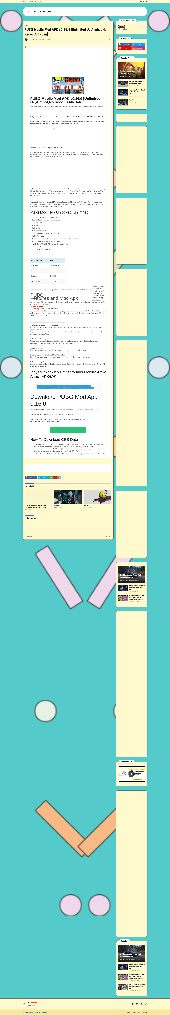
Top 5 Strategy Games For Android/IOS (130, 72)
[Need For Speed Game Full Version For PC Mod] (123, 84)
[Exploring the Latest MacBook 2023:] (38, 497)
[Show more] (62, 477)
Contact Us (38, 1)
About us (144, 1012)
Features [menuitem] (42, 11)
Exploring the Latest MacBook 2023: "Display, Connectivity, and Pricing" (36, 506)
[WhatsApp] (51, 477)
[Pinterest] (55, 477)
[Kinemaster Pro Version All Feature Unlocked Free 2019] (123, 92)
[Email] (59, 477)
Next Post (107, 536)
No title (56, 505)
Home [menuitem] (34, 11)
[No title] (68, 497)
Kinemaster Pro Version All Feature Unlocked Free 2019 (137, 92)
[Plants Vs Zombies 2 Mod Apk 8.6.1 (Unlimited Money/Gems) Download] (123, 598)
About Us (30, 1)
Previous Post (30, 536)
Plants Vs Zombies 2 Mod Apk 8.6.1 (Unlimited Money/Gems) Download (136, 597)
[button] (138, 11)
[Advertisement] (68, 63)
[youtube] (146, 1)
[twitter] (143, 1)
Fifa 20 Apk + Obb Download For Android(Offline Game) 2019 (137, 986)
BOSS (45, 1012)
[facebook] (141, 1)
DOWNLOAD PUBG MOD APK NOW (69, 430)
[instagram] (145, 1004)
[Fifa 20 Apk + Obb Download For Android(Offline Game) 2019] (123, 987)
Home (24, 1)
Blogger (31, 1012)
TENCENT (54, 260)
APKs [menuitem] (49, 11)
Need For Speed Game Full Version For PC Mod (136, 83)
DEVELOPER (36, 260)
